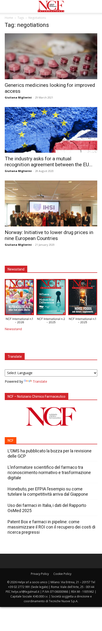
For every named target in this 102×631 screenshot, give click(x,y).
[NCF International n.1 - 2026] (19, 298)
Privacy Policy (40, 574)
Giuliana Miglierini (18, 97)
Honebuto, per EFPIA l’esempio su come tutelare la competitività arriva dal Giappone (48, 491)
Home (9, 18)
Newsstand (13, 329)
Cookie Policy (62, 574)
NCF (11, 440)
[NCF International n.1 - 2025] (82, 298)
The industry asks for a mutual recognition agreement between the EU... (49, 161)
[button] (8, 6)
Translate (40, 381)
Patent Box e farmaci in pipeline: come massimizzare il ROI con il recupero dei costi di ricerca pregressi (51, 527)
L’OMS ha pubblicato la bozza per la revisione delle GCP (50, 453)
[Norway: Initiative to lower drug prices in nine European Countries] (51, 203)
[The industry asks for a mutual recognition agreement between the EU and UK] (51, 130)
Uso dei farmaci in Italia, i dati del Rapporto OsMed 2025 (47, 508)
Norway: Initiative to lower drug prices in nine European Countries (49, 235)
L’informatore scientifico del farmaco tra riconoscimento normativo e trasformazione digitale (49, 472)
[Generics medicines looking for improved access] (51, 56)
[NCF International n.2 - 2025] (50, 298)
